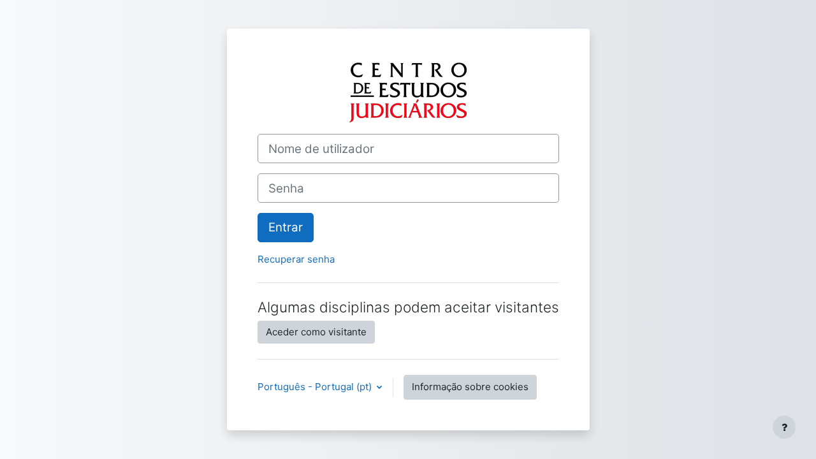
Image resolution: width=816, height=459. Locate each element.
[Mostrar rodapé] (784, 427)
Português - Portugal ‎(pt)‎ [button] (316, 387)
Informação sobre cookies (470, 387)
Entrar (285, 227)
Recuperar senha (296, 259)
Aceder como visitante (316, 332)
